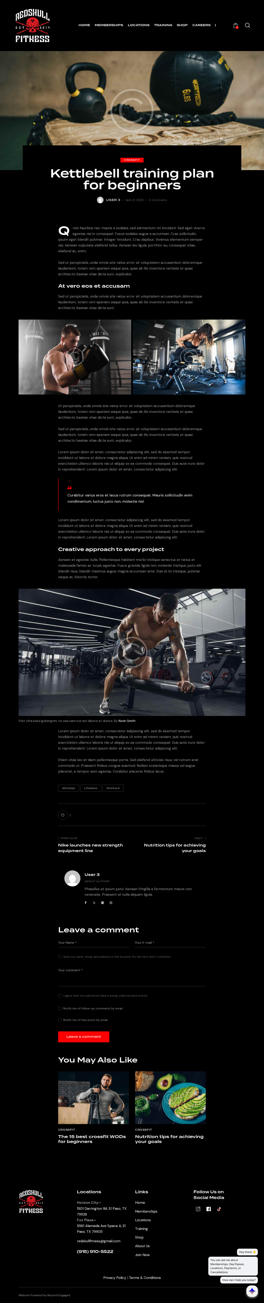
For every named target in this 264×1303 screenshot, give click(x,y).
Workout (113, 788)
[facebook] (86, 903)
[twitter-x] (94, 903)
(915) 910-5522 (95, 1252)
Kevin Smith (127, 721)
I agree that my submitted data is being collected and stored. (105, 995)
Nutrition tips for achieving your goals (169, 1139)
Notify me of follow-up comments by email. (93, 1008)
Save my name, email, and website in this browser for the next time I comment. (117, 957)
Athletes (68, 788)
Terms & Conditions (145, 1277)
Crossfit (132, 160)
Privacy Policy (114, 1277)
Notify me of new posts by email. (85, 1020)
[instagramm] (111, 903)
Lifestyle (90, 788)
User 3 (92, 875)
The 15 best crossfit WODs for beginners (92, 1139)
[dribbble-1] (102, 903)
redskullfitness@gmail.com (98, 1241)
